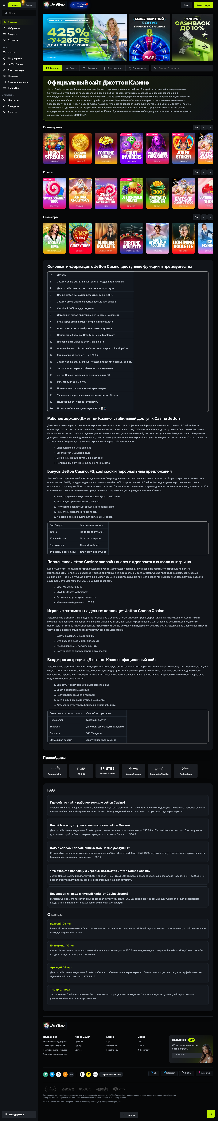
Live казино (111, 1045)
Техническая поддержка (55, 1041)
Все (196, 127)
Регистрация (203, 5)
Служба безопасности (54, 1045)
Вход (186, 5)
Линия (141, 1045)
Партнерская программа (55, 1050)
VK (155, 1073)
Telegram (170, 1073)
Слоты (73, 68)
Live (139, 1041)
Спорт (29, 5)
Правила (79, 1041)
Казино (14, 5)
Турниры (79, 1045)
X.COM (187, 1073)
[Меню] (4, 5)
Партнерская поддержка (55, 1054)
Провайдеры (112, 1050)
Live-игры (92, 68)
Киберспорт (143, 1050)
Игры (108, 1041)
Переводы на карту (111, 1074)
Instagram (205, 1073)
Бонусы (78, 1050)
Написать (179, 1054)
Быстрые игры (115, 68)
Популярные (139, 68)
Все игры (54, 68)
